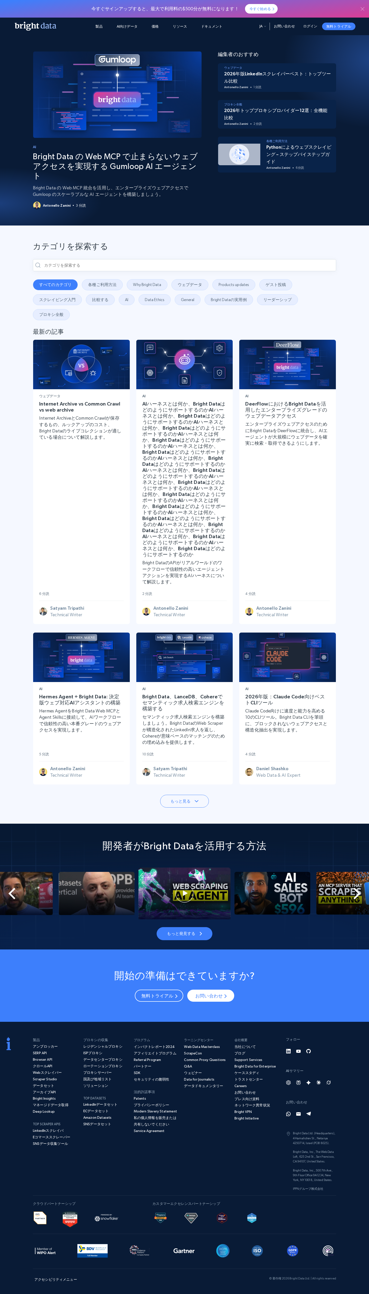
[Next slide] (350, 893)
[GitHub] (308, 1051)
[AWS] (40, 1217)
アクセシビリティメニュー (55, 1279)
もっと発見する (181, 933)
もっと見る (180, 801)
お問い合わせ (284, 26)
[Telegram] (308, 1114)
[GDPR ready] (293, 1250)
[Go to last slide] (18, 893)
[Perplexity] (298, 1083)
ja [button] (261, 26)
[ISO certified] (257, 1250)
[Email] (298, 1114)
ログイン (310, 26)
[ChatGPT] (288, 1083)
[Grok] (329, 1083)
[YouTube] (298, 1051)
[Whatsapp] (288, 1114)
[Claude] (319, 1083)
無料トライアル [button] (338, 26)
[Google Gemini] (308, 1083)
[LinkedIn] (288, 1051)
